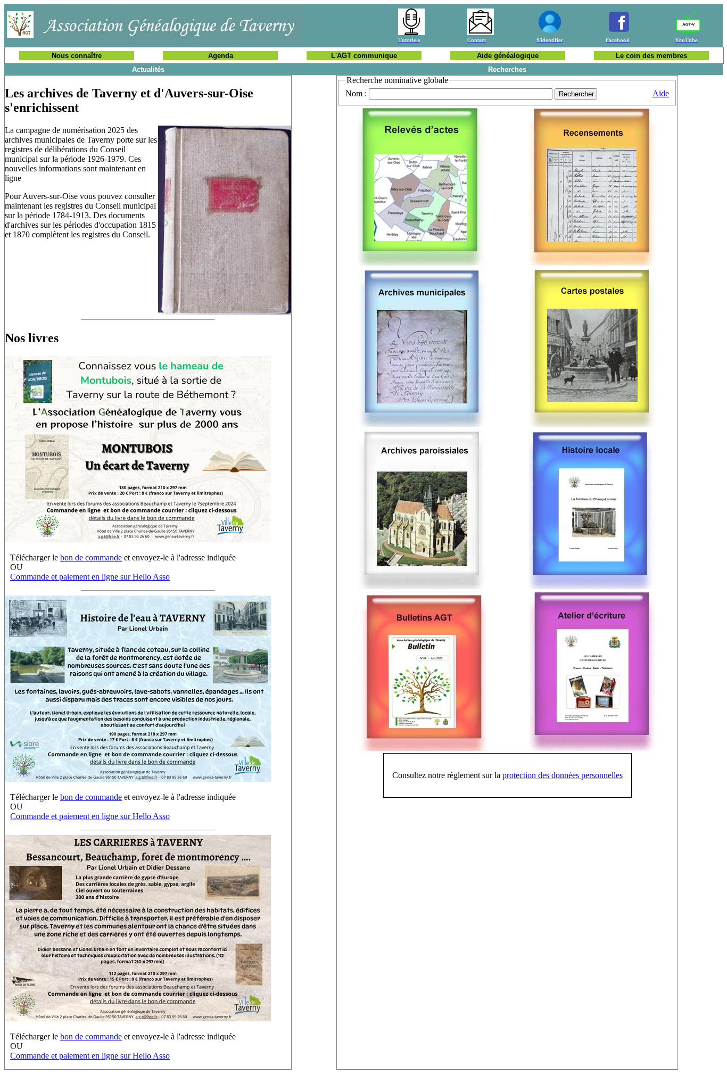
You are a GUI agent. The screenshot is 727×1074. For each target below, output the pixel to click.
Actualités (148, 69)
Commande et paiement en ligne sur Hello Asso (90, 576)
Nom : (356, 93)
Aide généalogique (508, 56)
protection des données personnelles (562, 775)
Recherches (507, 69)
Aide (660, 93)
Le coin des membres (651, 56)
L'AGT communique (364, 56)
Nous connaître (77, 56)
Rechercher (576, 94)
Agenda (220, 56)
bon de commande (91, 557)
